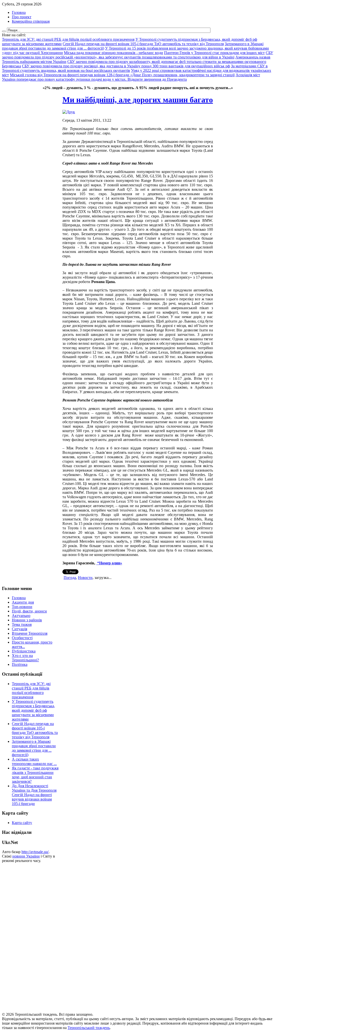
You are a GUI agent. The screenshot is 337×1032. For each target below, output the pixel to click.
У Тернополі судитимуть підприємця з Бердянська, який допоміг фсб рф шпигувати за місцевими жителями (33, 710)
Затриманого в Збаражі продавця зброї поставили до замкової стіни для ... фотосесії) (34, 748)
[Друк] (68, 112)
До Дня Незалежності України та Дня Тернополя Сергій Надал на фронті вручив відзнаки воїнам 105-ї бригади (34, 795)
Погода (70, 577)
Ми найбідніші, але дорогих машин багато (137, 99)
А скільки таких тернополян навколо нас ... (34, 761)
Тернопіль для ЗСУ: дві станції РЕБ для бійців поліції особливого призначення (31, 690)
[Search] (4, 31)
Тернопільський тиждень (89, 1028)
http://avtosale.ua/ (35, 852)
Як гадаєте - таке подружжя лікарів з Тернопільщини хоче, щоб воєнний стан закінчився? (35, 775)
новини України (26, 856)
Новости (85, 577)
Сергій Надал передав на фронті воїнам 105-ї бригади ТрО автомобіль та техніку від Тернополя (35, 730)
